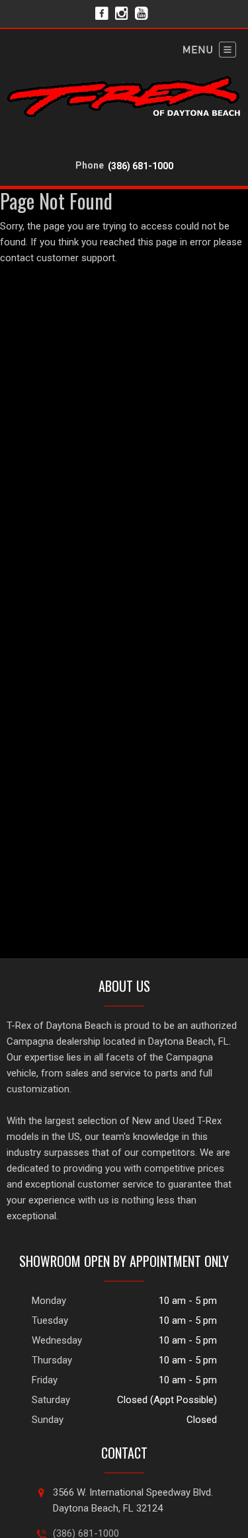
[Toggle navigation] (209, 49)
